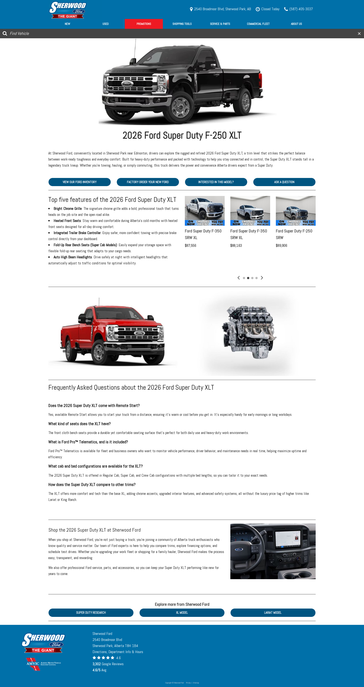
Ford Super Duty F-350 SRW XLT (203, 234)
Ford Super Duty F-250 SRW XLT (294, 234)
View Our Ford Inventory (79, 182)
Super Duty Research (91, 612)
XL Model (182, 612)
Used (106, 24)
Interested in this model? (216, 182)
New (67, 24)
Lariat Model (273, 612)
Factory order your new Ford (148, 182)
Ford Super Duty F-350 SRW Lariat (248, 234)
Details (196, 255)
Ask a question (284, 182)
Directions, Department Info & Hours (118, 651)
